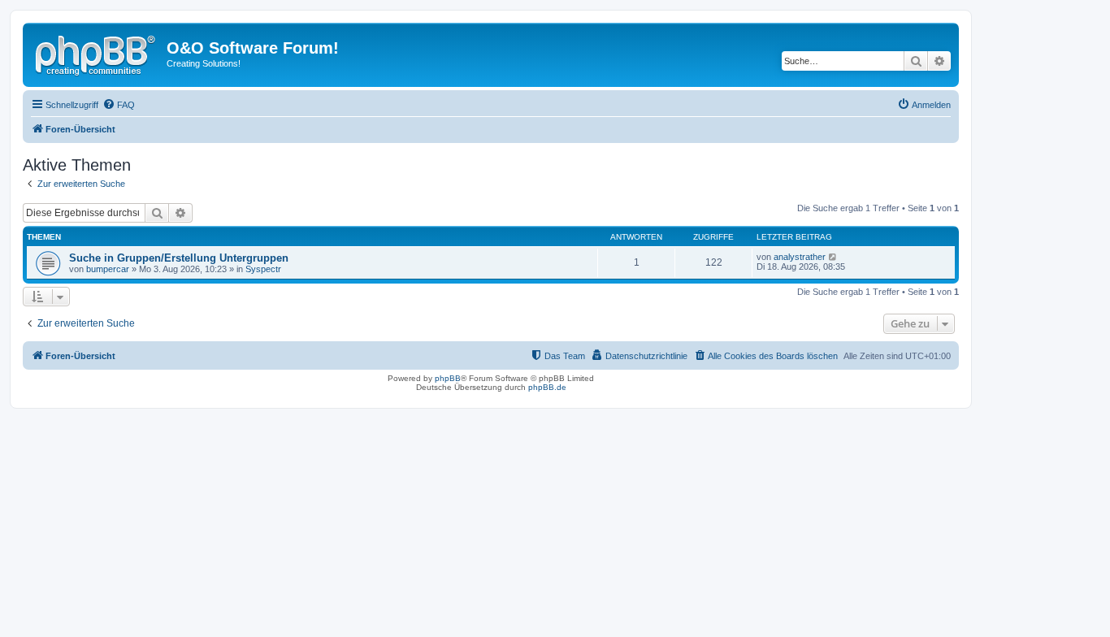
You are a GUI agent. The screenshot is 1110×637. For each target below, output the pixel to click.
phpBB (448, 378)
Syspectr (263, 269)
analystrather (800, 257)
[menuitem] (118, 105)
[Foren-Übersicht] (97, 53)
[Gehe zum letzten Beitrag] (833, 257)
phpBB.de (547, 387)
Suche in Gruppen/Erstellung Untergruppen (178, 258)
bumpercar (107, 269)
